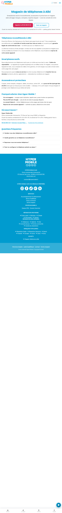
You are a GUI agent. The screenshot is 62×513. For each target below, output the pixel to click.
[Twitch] (35, 188)
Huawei (20, 233)
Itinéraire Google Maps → (19, 122)
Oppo (39, 233)
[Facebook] (26, 188)
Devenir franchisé (35, 208)
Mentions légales (17, 247)
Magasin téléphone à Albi (32, 239)
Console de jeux (25, 224)
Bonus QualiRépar (31, 198)
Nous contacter (31, 200)
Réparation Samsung (35, 231)
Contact (37, 247)
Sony (44, 233)
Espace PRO (25, 208)
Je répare (23, 511)
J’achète (39, 511)
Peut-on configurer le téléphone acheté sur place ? (20, 147)
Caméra (36, 217)
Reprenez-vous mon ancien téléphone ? (16, 142)
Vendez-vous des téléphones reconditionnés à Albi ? (20, 133)
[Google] (40, 188)
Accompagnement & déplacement (31, 196)
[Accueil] (26, 3)
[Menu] (59, 2)
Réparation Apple (22, 231)
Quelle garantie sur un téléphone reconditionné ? (19, 138)
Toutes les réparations (31, 226)
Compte (54, 511)
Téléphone (26, 222)
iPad (39, 222)
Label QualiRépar (29, 247)
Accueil (7, 511)
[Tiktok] (31, 188)
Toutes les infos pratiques (35, 122)
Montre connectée (37, 224)
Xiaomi (45, 231)
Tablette (33, 222)
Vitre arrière (28, 217)
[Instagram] (22, 188)
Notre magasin (31, 202)
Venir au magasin (41, 25)
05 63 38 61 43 (6, 122)
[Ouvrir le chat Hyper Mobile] (58, 505)
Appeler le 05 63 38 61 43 (23, 25)
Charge (40, 215)
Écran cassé (24, 215)
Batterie (33, 215)
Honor (33, 233)
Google (26, 233)
